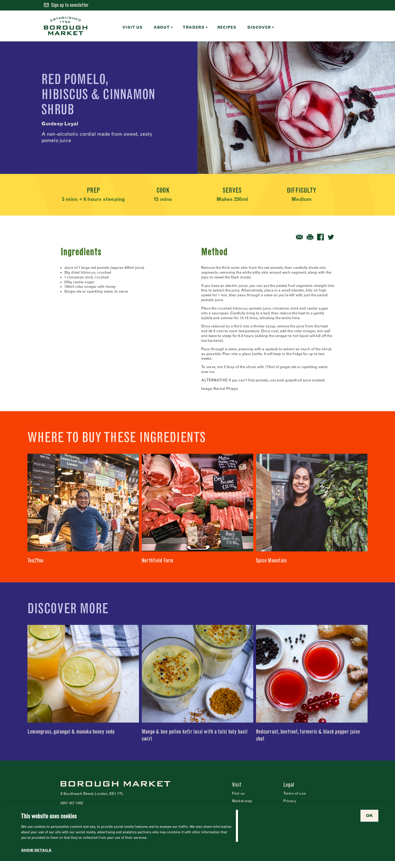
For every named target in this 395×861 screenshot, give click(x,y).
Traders (194, 27)
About (162, 27)
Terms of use (294, 793)
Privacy (289, 801)
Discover (259, 27)
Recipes (227, 27)
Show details (36, 850)
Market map (242, 801)
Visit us (132, 27)
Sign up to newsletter (69, 5)
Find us (238, 793)
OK (369, 815)
